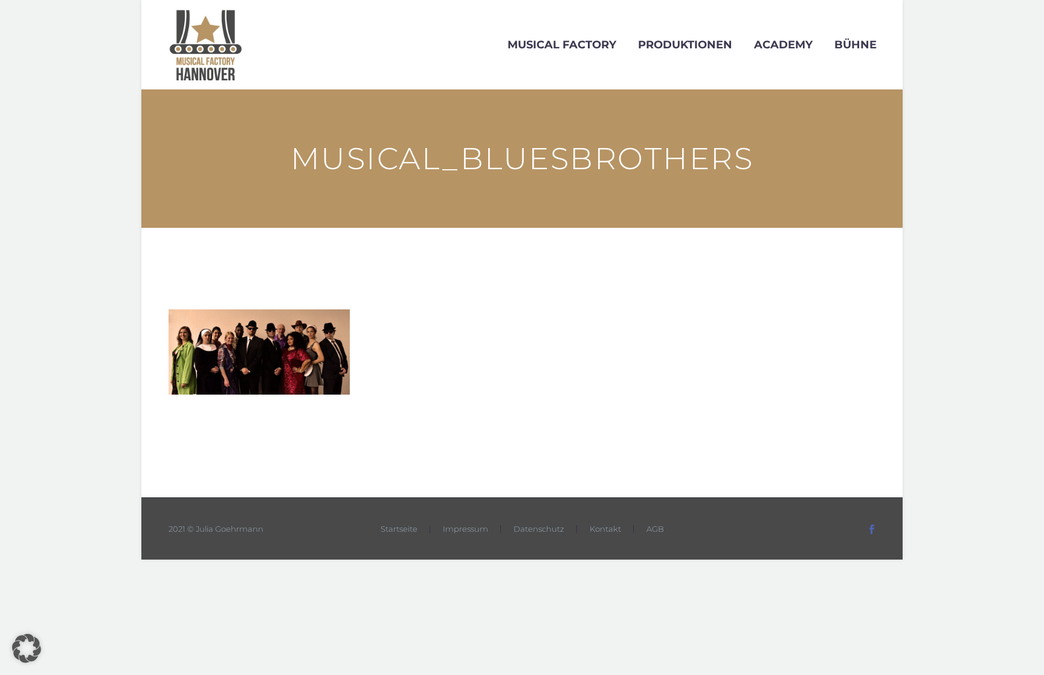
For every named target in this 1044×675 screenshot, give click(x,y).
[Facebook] (872, 529)
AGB (655, 529)
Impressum (465, 529)
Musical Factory (561, 44)
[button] (26, 648)
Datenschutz (539, 529)
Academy (783, 44)
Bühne (855, 44)
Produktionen (685, 44)
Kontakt (605, 529)
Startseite (399, 529)
